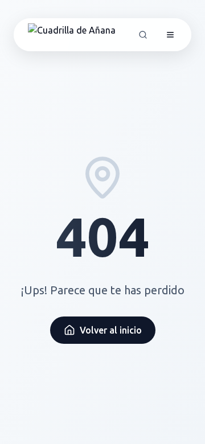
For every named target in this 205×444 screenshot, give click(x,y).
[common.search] (143, 34)
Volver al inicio (111, 330)
